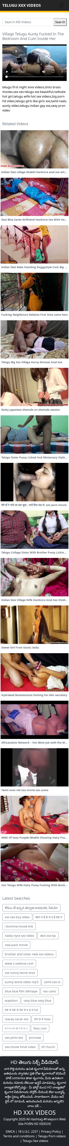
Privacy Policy (51, 1131)
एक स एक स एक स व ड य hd (21, 1010)
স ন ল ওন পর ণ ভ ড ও (16, 1028)
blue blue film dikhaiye (21, 991)
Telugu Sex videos (35, 1141)
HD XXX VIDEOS (34, 1112)
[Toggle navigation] (61, 5)
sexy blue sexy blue (37, 1000)
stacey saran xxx (16, 1019)
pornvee (35, 1037)
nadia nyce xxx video (19, 935)
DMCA (10, 1131)
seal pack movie (16, 945)
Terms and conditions (19, 1136)
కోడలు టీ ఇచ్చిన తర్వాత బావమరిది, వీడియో (31, 908)
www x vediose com (19, 963)
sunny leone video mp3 (21, 982)
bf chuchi (48, 1047)
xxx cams (49, 991)
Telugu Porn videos (52, 1136)
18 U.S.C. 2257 (28, 1131)
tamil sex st (52, 982)
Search (60, 22)
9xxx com (40, 1028)
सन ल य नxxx (42, 1019)
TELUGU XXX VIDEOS (21, 5)
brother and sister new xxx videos (29, 954)
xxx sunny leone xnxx (20, 973)
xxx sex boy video (17, 917)
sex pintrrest (14, 1037)
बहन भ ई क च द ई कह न (48, 917)
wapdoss (11, 1000)
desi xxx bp (48, 935)
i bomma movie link (19, 926)
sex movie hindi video (20, 1047)
